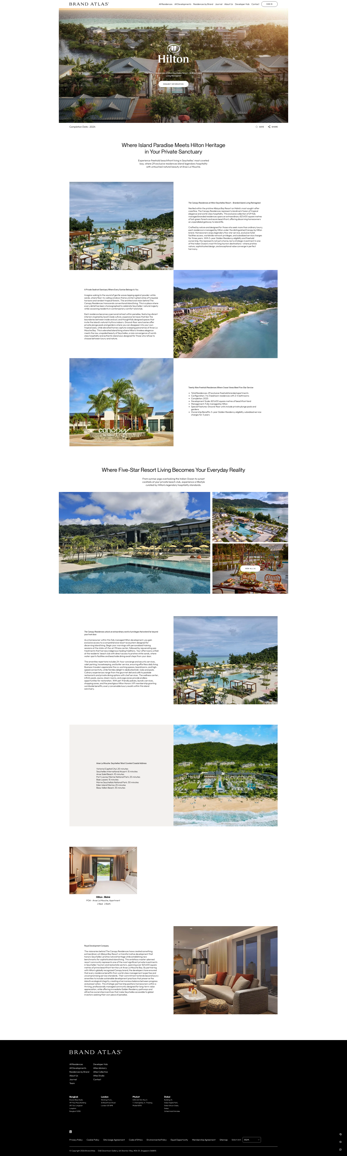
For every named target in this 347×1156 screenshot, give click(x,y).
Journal (218, 4)
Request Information (173, 84)
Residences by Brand (203, 4)
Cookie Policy (93, 1139)
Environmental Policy (157, 1139)
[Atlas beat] (340, 1142)
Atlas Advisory (100, 1068)
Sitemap (224, 1139)
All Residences (165, 4)
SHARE (275, 127)
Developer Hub (242, 4)
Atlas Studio (98, 1075)
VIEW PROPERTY (103, 888)
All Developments (182, 4)
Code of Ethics (136, 1139)
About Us (228, 4)
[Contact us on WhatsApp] (340, 1149)
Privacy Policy (76, 1139)
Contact (255, 4)
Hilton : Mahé (103, 897)
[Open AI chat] (340, 1134)
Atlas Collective (100, 1071)
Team (72, 1083)
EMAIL (76, 1116)
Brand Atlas (90, 1150)
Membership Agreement (204, 1139)
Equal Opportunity (179, 1139)
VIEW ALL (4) (250, 568)
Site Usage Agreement (114, 1139)
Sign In (269, 4)
